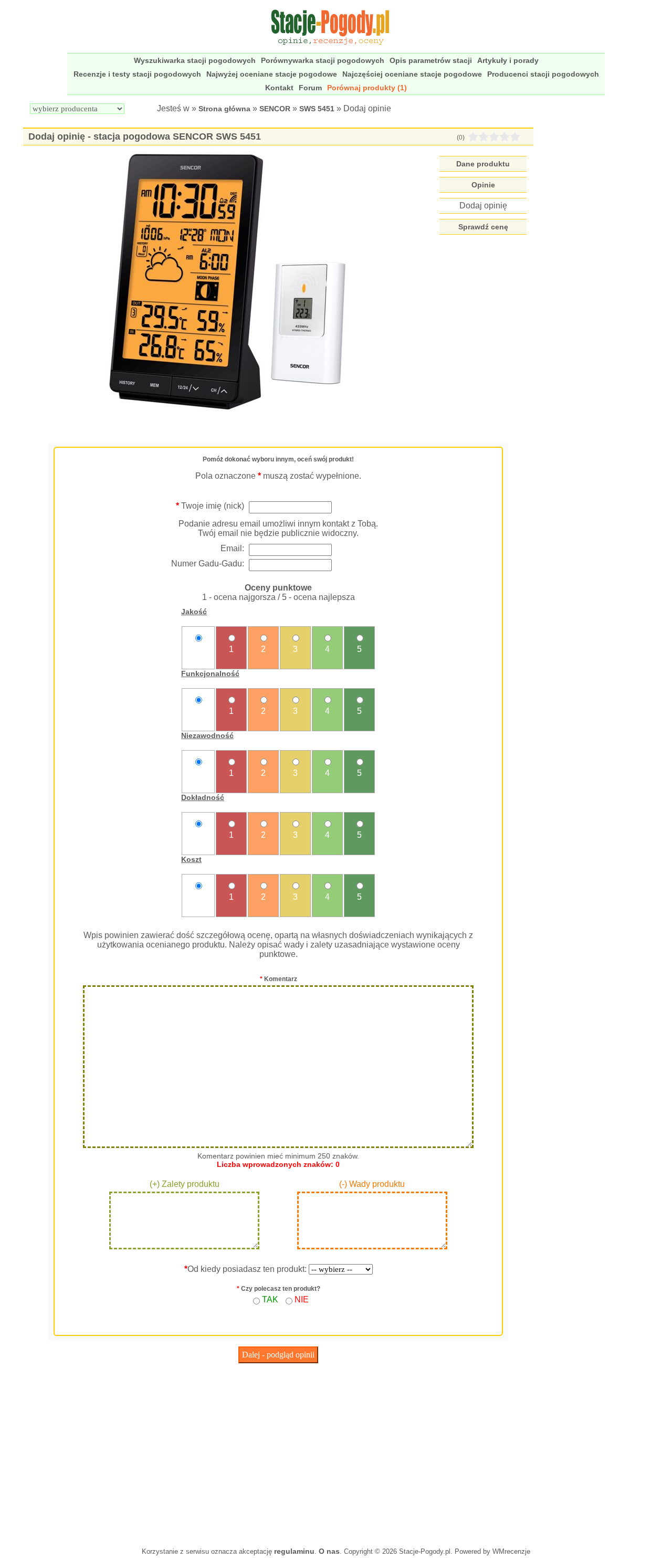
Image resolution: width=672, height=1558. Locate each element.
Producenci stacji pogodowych (543, 74)
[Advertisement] (278, 1452)
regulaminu (294, 1551)
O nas (329, 1551)
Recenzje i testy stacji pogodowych (137, 74)
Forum (310, 87)
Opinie (483, 185)
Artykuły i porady (508, 60)
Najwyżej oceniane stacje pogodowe (271, 74)
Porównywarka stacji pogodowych (322, 60)
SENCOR (274, 108)
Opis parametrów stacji (431, 60)
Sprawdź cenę (483, 227)
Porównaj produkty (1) (367, 87)
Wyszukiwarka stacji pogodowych (195, 60)
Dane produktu (483, 164)
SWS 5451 (316, 108)
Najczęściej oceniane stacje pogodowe (412, 74)
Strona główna (224, 108)
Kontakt (279, 87)
